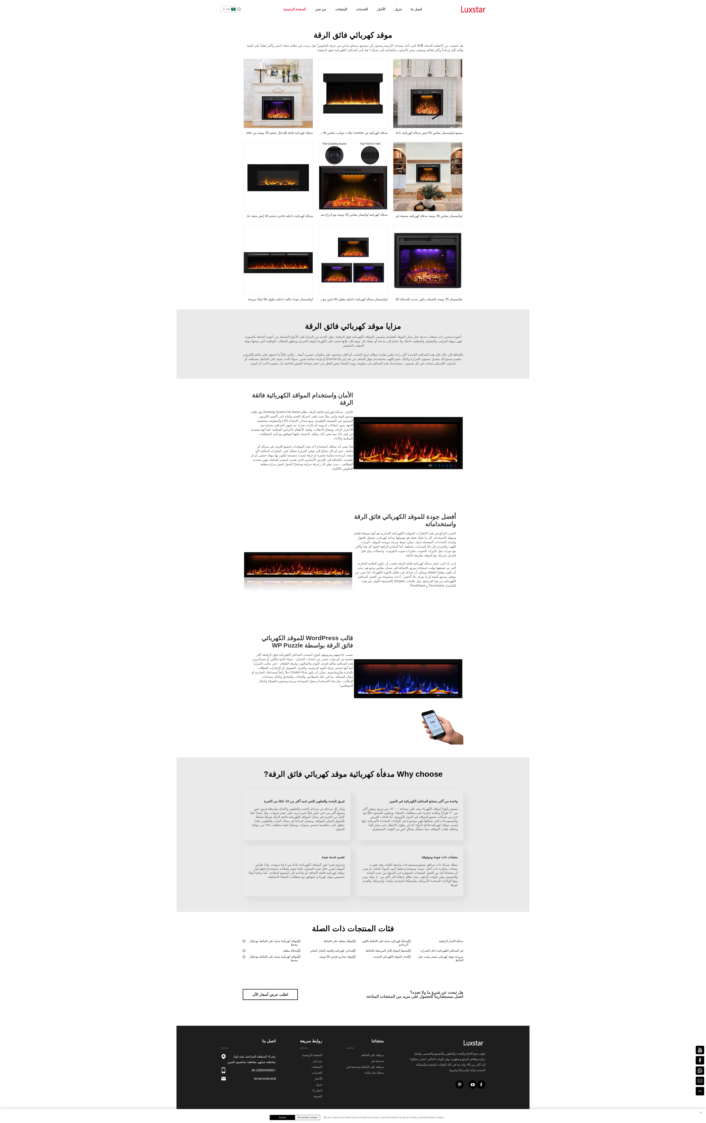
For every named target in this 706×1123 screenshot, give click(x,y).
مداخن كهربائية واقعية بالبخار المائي (331, 950)
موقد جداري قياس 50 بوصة (336, 956)
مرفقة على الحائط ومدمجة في (365, 1066)
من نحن (320, 9)
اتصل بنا (416, 9)
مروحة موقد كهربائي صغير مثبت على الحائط (440, 958)
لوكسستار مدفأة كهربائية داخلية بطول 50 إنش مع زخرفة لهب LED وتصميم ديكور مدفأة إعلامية (326, 299)
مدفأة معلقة (290, 950)
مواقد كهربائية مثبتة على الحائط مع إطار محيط (273, 942)
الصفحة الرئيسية (294, 9)
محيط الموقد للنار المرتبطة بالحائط (387, 950)
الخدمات (362, 9)
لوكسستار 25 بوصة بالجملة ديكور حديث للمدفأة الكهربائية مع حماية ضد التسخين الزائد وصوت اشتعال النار (393, 299)
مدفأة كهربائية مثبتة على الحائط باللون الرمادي (385, 942)
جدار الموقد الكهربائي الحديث (390, 956)
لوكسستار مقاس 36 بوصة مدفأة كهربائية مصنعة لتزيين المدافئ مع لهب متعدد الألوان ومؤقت (402, 216)
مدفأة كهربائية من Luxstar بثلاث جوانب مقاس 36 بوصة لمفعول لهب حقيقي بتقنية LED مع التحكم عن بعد (319, 133)
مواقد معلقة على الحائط (338, 941)
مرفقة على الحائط (372, 1055)
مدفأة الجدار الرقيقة (451, 941)
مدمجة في (377, 1061)
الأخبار (381, 9)
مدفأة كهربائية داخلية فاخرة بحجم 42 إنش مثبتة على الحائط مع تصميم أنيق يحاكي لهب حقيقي (251, 216)
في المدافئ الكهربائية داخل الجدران (441, 950)
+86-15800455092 (264, 1070)
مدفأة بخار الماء (374, 1072)
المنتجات (341, 9)
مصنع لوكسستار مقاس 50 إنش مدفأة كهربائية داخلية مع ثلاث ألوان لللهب (414, 133)
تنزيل (398, 9)
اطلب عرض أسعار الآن (270, 994)
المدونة (317, 1096)
